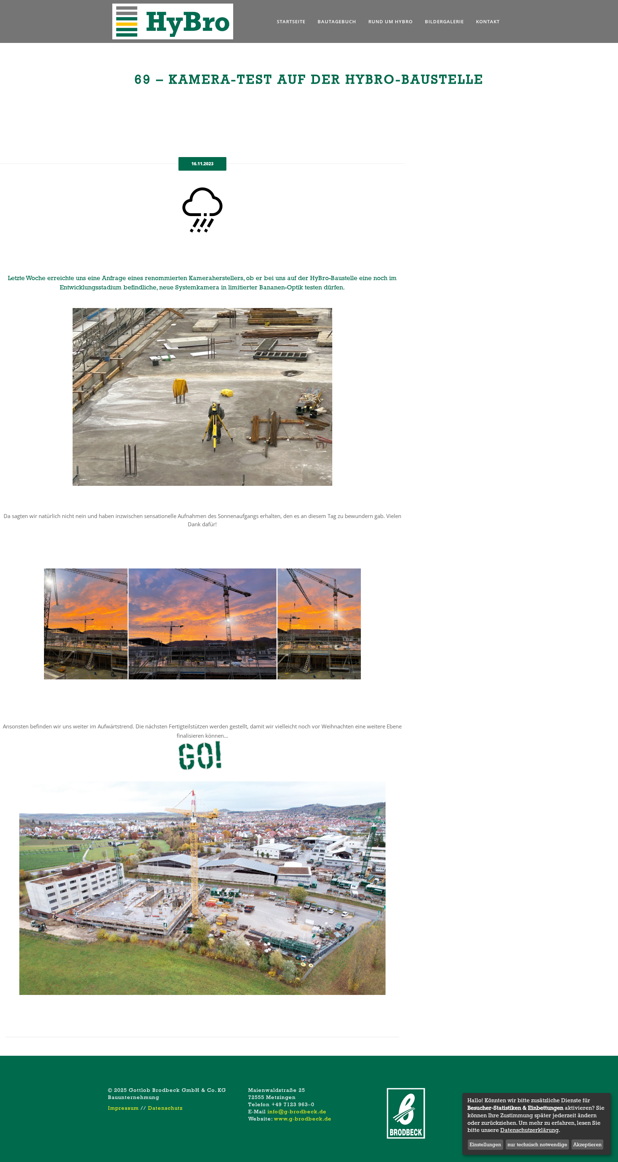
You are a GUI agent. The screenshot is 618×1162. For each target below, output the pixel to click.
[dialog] (536, 1124)
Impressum (123, 1108)
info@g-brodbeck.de (297, 1111)
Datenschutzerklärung (529, 1130)
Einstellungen (485, 1144)
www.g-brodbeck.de (303, 1119)
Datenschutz (165, 1108)
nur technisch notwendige (537, 1144)
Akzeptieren (587, 1144)
